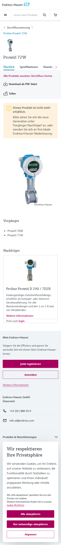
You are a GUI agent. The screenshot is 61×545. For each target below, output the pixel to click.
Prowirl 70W (15, 231)
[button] (30, 364)
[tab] (10, 67)
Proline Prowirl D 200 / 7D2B (28, 289)
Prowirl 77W (15, 235)
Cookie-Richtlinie (15, 505)
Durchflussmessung (18, 27)
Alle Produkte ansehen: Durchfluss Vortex (27, 76)
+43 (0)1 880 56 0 (20, 411)
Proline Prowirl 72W (15, 33)
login (22, 321)
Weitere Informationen (19, 315)
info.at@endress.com (21, 420)
